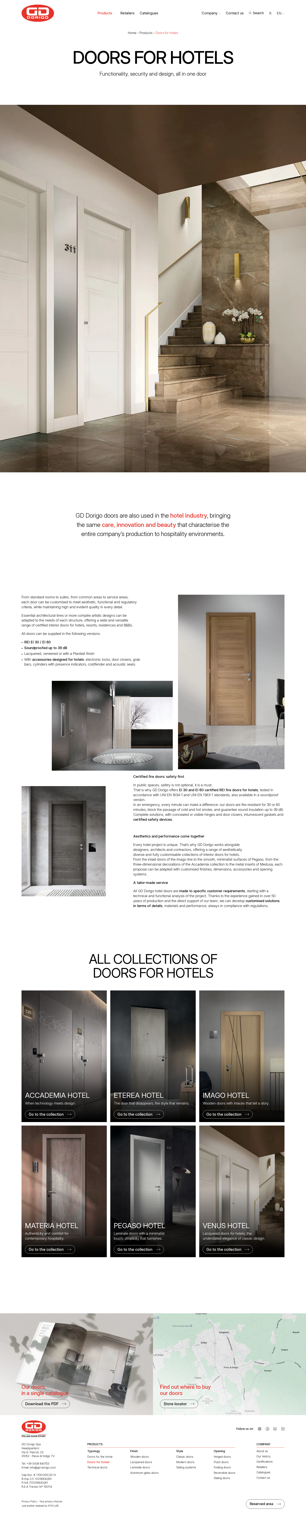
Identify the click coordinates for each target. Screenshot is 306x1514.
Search (258, 13)
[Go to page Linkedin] (275, 1428)
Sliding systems (186, 1467)
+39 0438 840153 (38, 1463)
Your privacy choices (50, 1501)
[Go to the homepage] (38, 13)
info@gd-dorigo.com (43, 1467)
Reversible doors (224, 1472)
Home (132, 33)
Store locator (175, 1404)
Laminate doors (140, 1467)
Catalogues (149, 13)
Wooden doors (139, 1456)
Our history (263, 1456)
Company (210, 13)
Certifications (264, 1461)
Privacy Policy (29, 1501)
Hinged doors (222, 1456)
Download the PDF (41, 1404)
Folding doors (222, 1467)
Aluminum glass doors (144, 1472)
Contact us (235, 13)
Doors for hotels (98, 1462)
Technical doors (97, 1467)
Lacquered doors (141, 1462)
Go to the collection (46, 1114)
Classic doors (184, 1456)
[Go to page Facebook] (267, 1428)
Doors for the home (100, 1456)
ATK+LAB (53, 1505)
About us (262, 1451)
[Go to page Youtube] (282, 1428)
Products (105, 13)
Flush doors (221, 1462)
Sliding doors (222, 1478)
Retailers (127, 13)
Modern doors (185, 1462)
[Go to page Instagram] (259, 1428)
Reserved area (261, 1504)
